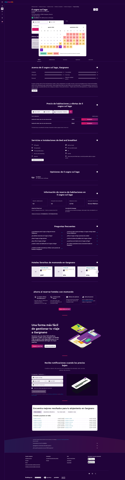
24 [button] (41, 46)
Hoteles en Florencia (69, 420)
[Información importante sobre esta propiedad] (97, 193)
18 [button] (44, 43)
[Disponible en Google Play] (91, 459)
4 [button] (44, 37)
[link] (65, 309)
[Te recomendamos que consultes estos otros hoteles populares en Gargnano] (97, 262)
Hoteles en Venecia (37, 420)
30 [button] (60, 46)
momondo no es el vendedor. (40, 443)
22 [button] (57, 43)
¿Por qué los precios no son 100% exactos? (43, 448)
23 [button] (60, 43)
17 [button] (41, 43)
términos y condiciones (52, 394)
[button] (2, 2)
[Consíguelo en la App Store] (91, 462)
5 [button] (80, 34)
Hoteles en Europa (42, 6)
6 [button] (83, 34)
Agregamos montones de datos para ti (42, 445)
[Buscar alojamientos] (2, 8)
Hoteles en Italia (50, 6)
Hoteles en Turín (68, 427)
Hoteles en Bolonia (69, 425)
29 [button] (57, 46)
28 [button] (54, 46)
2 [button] (60, 34)
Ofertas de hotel (34, 6)
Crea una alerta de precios (87, 300)
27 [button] (51, 46)
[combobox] (48, 377)
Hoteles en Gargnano (68, 6)
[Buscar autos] (2, 11)
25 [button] (44, 46)
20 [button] (51, 43)
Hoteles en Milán (68, 418)
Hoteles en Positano (37, 425)
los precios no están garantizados (63, 439)
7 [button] (64, 37)
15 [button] (57, 40)
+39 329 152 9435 (36, 15)
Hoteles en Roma (37, 418)
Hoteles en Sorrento (37, 422)
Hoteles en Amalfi (37, 427)
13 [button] (83, 37)
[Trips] (2, 18)
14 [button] (54, 40)
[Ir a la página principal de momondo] (9, 2)
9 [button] (60, 37)
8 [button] (57, 37)
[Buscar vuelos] (2, 6)
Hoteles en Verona (69, 422)
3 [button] (41, 37)
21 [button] (54, 43)
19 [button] (47, 43)
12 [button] (47, 40)
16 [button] (60, 40)
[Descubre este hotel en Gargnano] (97, 67)
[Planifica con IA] (2, 14)
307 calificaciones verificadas (46, 17)
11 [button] (44, 40)
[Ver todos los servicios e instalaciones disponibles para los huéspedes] (97, 140)
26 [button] (47, 46)
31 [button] (41, 49)
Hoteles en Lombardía (58, 6)
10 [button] (41, 40)
